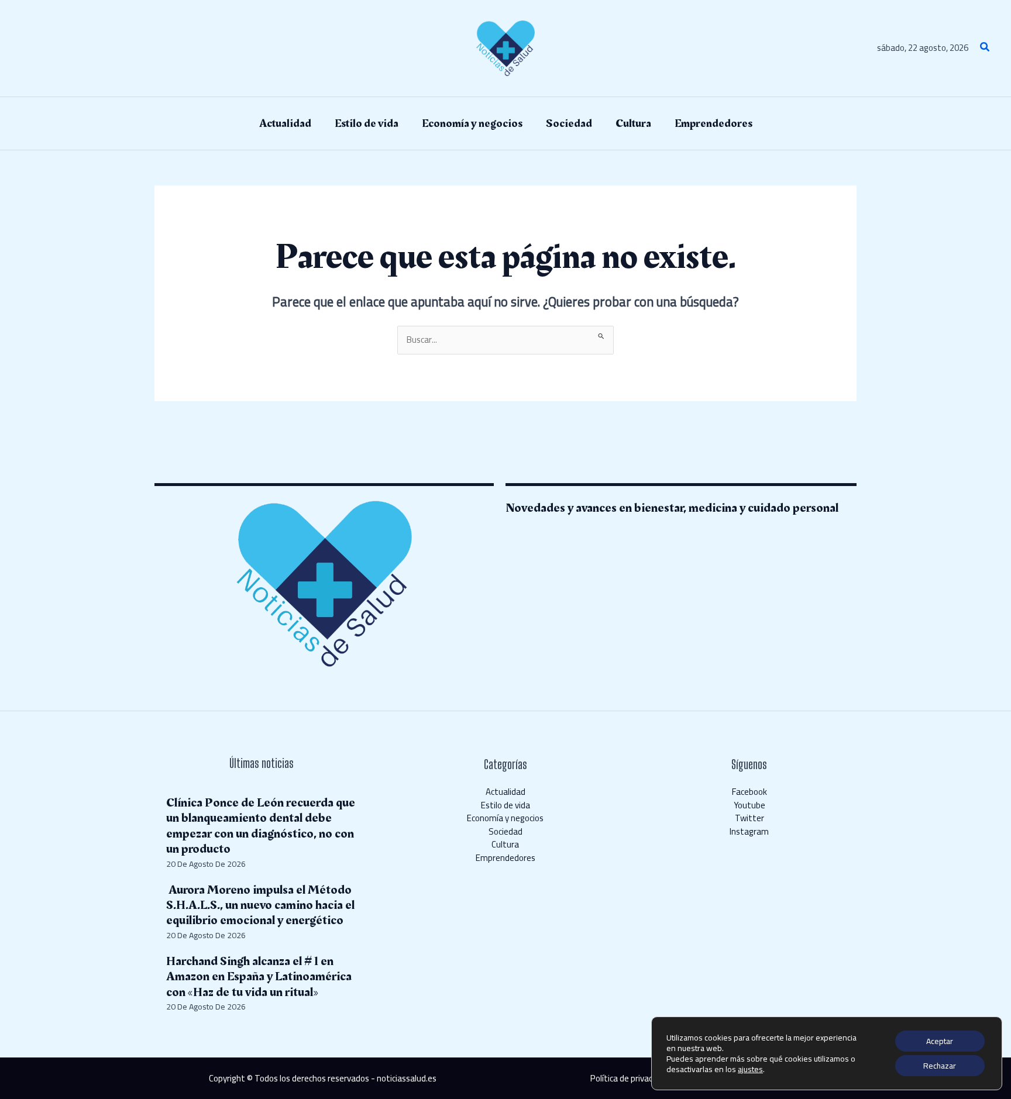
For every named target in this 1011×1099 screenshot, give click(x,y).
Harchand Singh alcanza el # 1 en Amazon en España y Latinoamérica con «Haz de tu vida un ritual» (259, 977)
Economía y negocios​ (505, 817)
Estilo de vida (505, 805)
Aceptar (939, 1041)
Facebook (749, 791)
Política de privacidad (629, 1078)
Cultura (505, 844)
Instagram (749, 831)
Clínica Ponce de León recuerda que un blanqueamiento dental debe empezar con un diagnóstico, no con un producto (260, 826)
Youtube (749, 805)
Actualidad (505, 791)
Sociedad (505, 831)
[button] (985, 48)
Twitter (749, 817)
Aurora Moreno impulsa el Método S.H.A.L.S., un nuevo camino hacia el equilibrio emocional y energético (260, 905)
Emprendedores (505, 857)
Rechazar (939, 1065)
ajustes (750, 1069)
